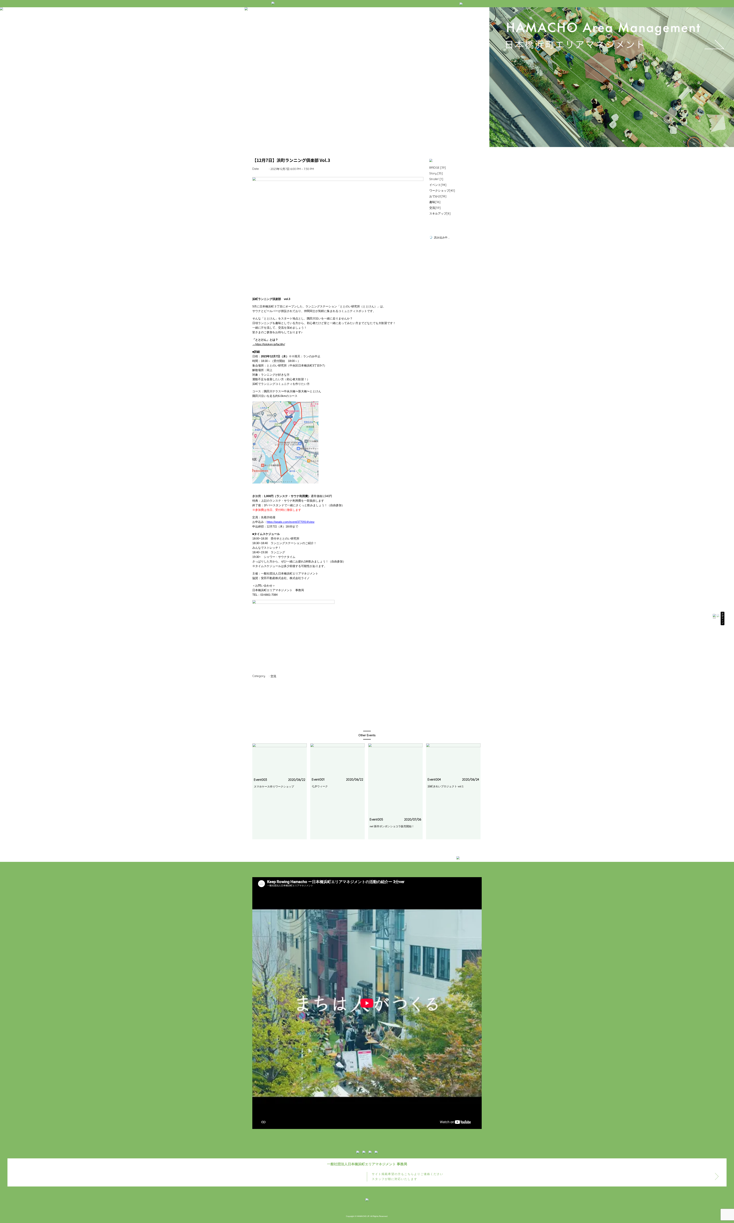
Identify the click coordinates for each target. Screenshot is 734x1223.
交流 (273, 676)
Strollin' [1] (436, 179)
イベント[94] (437, 185)
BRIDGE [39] (437, 167)
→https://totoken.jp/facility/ (268, 344)
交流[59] (435, 208)
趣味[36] (434, 202)
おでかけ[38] (437, 196)
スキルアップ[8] (440, 213)
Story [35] (436, 173)
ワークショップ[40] (442, 190)
